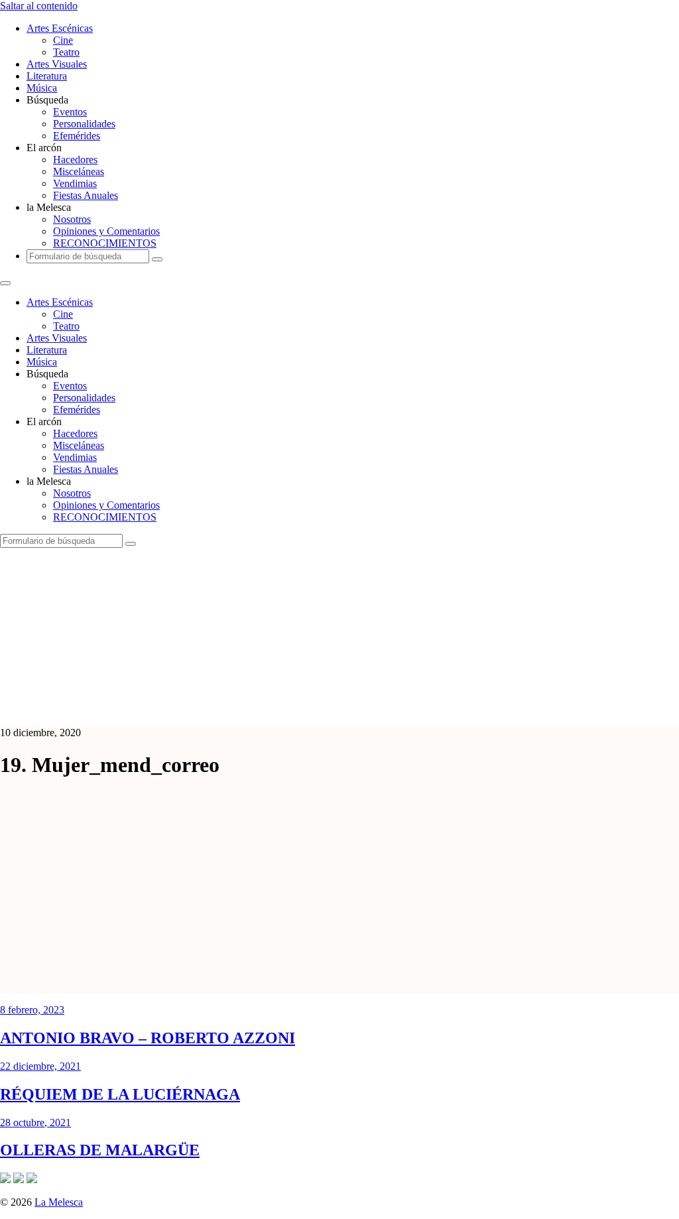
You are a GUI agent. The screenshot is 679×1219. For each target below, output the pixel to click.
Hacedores (75, 159)
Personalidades (84, 123)
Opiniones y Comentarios (106, 231)
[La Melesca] (263, 710)
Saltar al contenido (39, 5)
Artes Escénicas (60, 28)
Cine (63, 40)
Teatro (66, 52)
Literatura (47, 76)
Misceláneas (78, 171)
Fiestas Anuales (85, 195)
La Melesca (58, 1202)
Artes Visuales (57, 64)
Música (42, 88)
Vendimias (75, 183)
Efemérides (76, 135)
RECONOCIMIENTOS (104, 243)
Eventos (70, 111)
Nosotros (72, 219)
